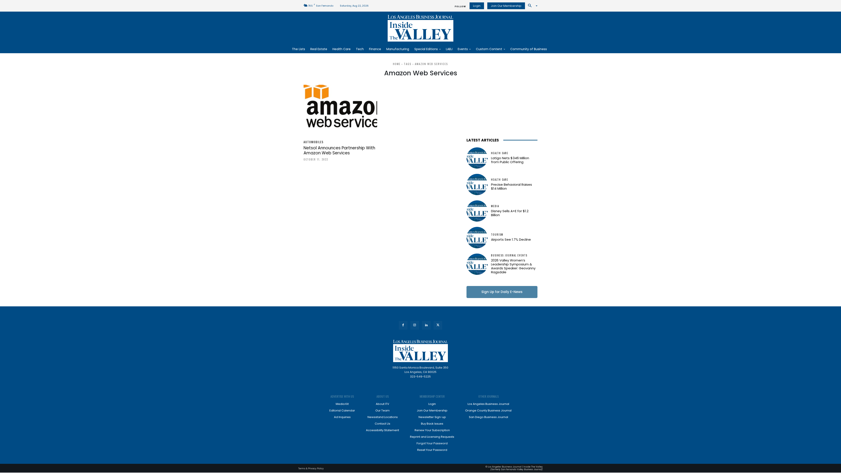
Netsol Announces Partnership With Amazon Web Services (339, 150)
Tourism (497, 234)
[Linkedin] (426, 325)
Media (495, 206)
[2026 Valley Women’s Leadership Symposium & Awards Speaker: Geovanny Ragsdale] (477, 264)
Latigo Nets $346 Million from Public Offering (510, 160)
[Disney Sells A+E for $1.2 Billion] (477, 211)
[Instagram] (414, 325)
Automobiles (314, 142)
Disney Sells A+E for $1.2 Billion (509, 213)
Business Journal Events (509, 255)
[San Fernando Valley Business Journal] (420, 28)
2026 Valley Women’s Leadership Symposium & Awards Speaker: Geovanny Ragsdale (513, 266)
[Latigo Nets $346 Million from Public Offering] (477, 158)
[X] (438, 325)
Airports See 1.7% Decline (511, 239)
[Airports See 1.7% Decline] (477, 237)
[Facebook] (403, 325)
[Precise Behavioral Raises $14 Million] (477, 184)
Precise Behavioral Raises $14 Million (511, 186)
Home (397, 64)
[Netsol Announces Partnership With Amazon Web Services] (340, 110)
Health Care (499, 153)
